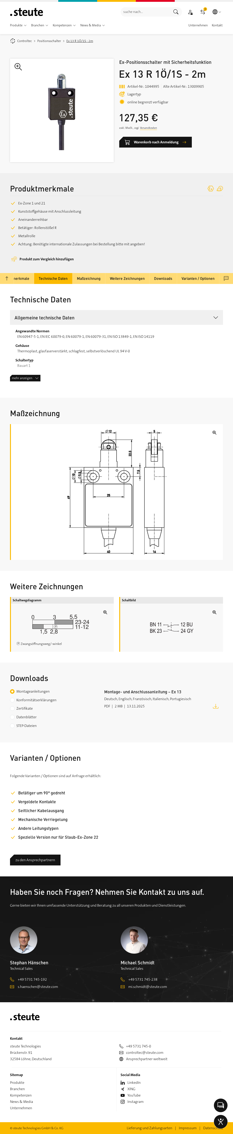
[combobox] (145, 12)
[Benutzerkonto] (190, 12)
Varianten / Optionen (198, 278)
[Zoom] (62, 110)
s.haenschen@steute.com (38, 986)
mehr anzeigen (22, 378)
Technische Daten (53, 278)
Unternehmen (21, 1108)
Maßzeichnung (89, 278)
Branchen (17, 1089)
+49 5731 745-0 (138, 1046)
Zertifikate (24, 708)
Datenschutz (213, 1128)
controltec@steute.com (144, 1052)
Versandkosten (148, 128)
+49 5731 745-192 (32, 979)
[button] (25, 25)
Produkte (17, 1082)
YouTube (134, 1095)
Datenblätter (26, 717)
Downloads (163, 278)
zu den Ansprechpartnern (35, 860)
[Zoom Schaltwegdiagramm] (62, 624)
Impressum (188, 1128)
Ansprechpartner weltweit (146, 1059)
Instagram (135, 1101)
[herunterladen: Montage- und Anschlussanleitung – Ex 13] (215, 706)
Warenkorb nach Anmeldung (156, 142)
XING (131, 1089)
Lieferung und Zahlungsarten (149, 1128)
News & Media (21, 1101)
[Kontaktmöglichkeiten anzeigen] (221, 1105)
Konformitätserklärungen (36, 700)
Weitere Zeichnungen (127, 278)
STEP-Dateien (26, 725)
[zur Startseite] (26, 12)
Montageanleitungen (33, 691)
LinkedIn (134, 1082)
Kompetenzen (21, 1095)
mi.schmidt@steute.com (147, 986)
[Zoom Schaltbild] (172, 627)
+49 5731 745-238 (142, 979)
